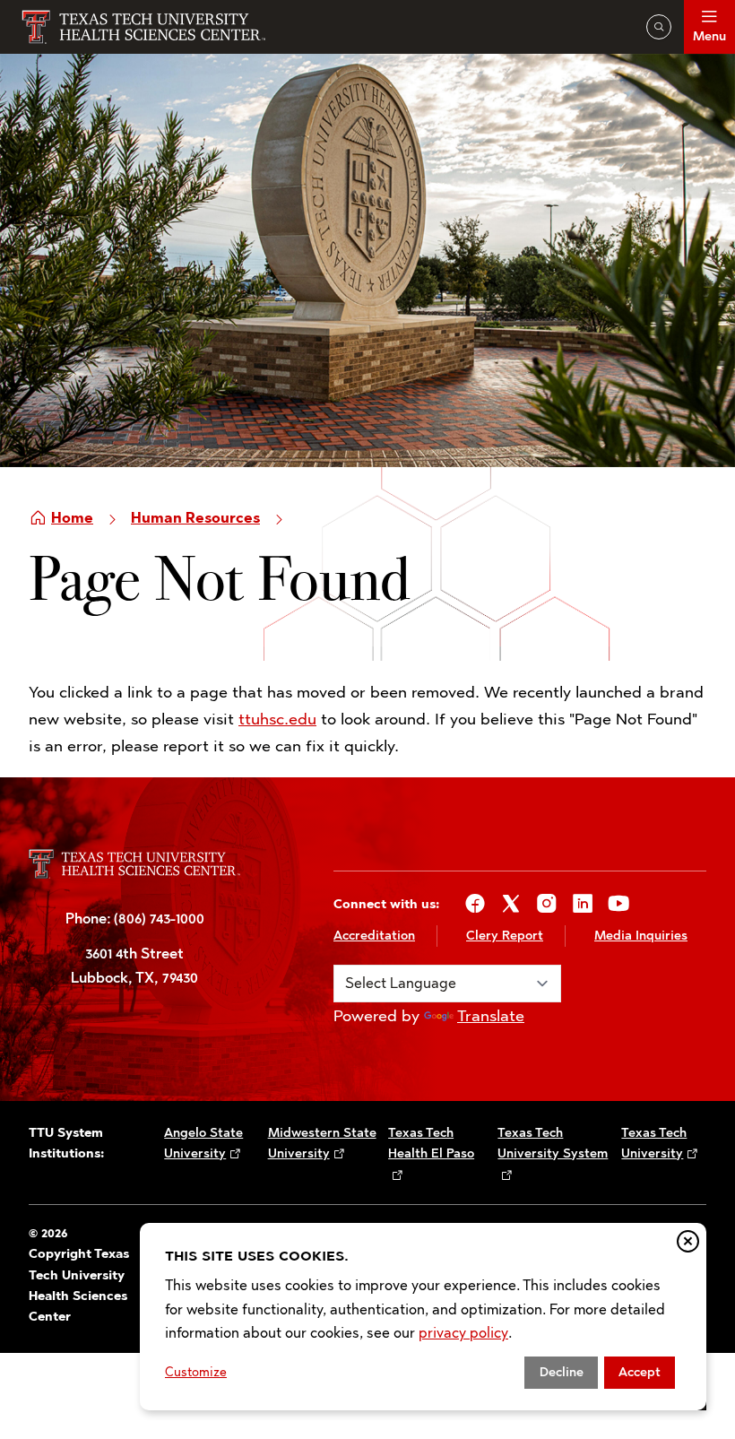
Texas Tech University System (552, 1143)
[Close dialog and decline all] (688, 1241)
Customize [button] (196, 1372)
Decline (562, 1372)
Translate (490, 1016)
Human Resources (195, 517)
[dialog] (423, 1316)
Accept (639, 1372)
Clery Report (504, 935)
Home (72, 517)
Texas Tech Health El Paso (431, 1143)
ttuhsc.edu (277, 719)
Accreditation (374, 935)
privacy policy (463, 1332)
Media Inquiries (640, 935)
